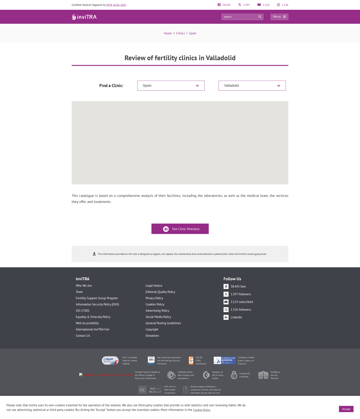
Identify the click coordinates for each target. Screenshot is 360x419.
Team (79, 291)
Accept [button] (346, 409)
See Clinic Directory (185, 229)
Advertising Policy (157, 310)
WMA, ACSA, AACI (116, 5)
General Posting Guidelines (163, 323)
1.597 (246, 5)
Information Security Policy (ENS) (97, 304)
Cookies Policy (155, 304)
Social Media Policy (158, 316)
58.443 (226, 5)
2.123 (265, 5)
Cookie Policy (201, 409)
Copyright (152, 329)
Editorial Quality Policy (160, 291)
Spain (192, 33)
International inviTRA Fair (92, 329)
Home (168, 33)
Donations (152, 335)
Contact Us (83, 335)
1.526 (284, 5)
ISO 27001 (83, 310)
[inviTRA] (84, 16)
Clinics (180, 33)
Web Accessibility (87, 323)
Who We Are (84, 285)
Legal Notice (154, 285)
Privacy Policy (154, 298)
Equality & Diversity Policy (93, 316)
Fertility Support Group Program (97, 298)
